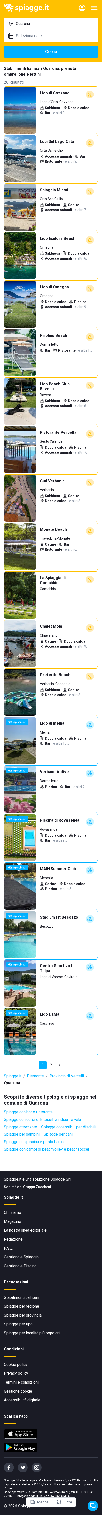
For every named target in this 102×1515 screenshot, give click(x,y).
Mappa (42, 1502)
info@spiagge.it (27, 1496)
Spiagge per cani (58, 1134)
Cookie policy (15, 1364)
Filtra (67, 1502)
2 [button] (51, 1065)
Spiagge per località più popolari (32, 1333)
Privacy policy (16, 1373)
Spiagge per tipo (18, 1324)
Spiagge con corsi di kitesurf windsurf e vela (42, 1119)
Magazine (12, 1221)
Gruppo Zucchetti (37, 1187)
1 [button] (43, 1065)
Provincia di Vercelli (67, 1076)
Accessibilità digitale (22, 1400)
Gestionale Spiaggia (21, 1257)
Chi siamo (12, 1212)
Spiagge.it (12, 1076)
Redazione (13, 1239)
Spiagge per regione (21, 1306)
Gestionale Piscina (20, 1266)
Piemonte (35, 1076)
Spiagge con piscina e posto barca (34, 1141)
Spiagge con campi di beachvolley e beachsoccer (46, 1149)
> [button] (59, 1065)
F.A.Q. (8, 1248)
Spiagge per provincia (23, 1315)
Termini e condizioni (21, 1382)
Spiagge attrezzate (20, 1127)
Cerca (51, 51)
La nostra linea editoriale (25, 1230)
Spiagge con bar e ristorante (28, 1112)
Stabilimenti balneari (21, 1297)
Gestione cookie (18, 1391)
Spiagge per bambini (22, 1134)
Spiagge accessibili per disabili (68, 1127)
